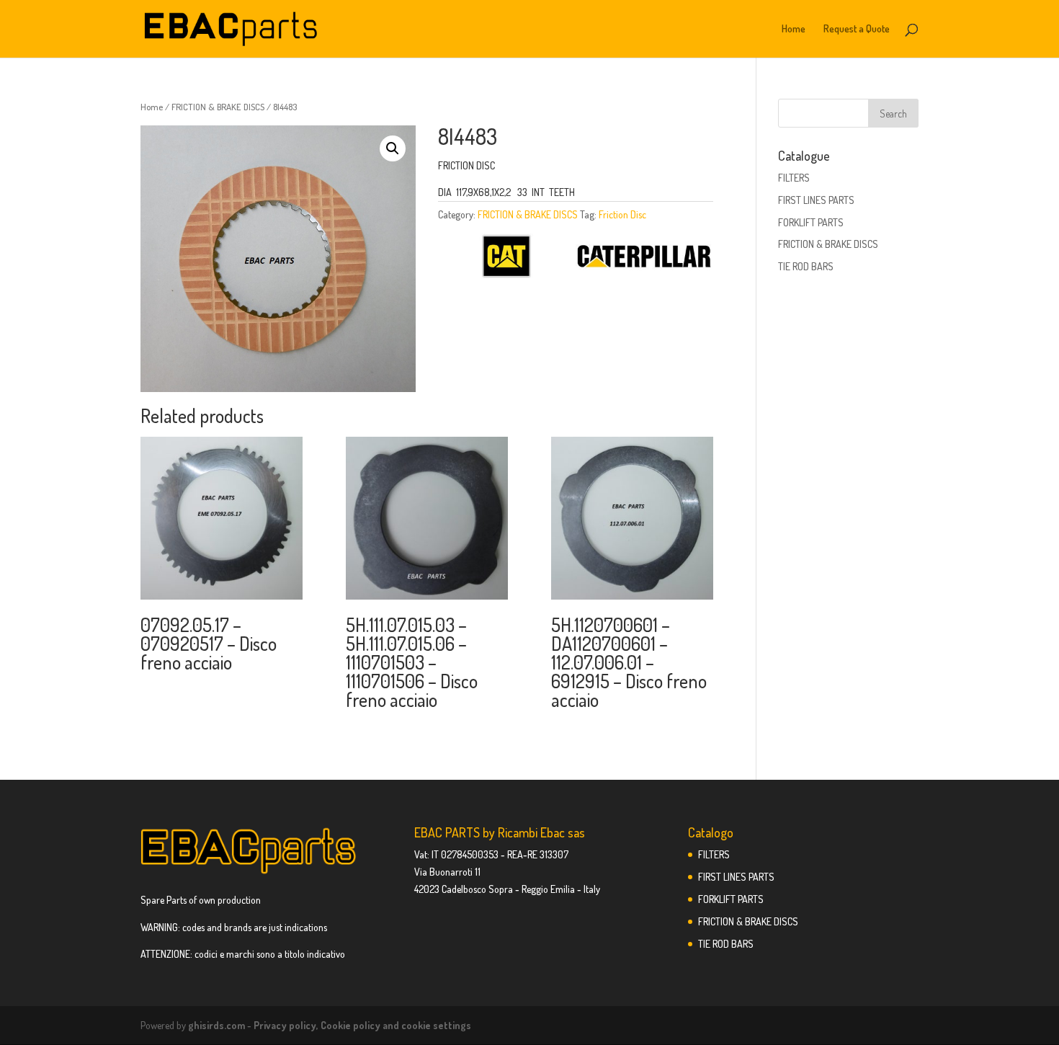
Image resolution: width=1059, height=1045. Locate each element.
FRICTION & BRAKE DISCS (217, 106)
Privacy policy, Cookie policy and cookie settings (362, 1025)
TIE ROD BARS (806, 266)
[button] (393, 148)
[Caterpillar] (644, 259)
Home (793, 29)
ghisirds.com (216, 1025)
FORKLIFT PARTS (811, 222)
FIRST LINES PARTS (816, 200)
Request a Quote (856, 29)
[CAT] (506, 259)
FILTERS (794, 178)
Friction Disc (622, 214)
